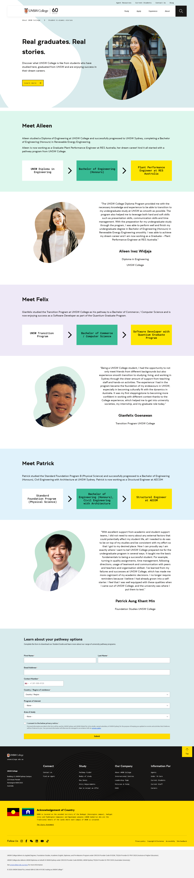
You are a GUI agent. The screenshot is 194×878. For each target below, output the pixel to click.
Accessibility (170, 841)
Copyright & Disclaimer (155, 841)
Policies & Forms (122, 784)
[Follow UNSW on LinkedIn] (36, 841)
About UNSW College (31, 20)
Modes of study (85, 776)
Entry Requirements (87, 784)
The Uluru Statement (45, 825)
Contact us (47, 772)
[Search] (181, 11)
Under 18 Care (157, 776)
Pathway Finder (85, 772)
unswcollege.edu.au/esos (19, 865)
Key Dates (83, 780)
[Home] (41, 11)
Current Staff (157, 784)
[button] (33, 83)
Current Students (158, 780)
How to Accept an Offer (89, 788)
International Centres (124, 776)
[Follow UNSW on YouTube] (42, 841)
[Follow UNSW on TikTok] (47, 841)
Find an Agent (49, 776)
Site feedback (182, 841)
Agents (153, 772)
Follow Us (12, 841)
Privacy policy (140, 841)
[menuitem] (127, 11)
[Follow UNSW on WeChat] (31, 841)
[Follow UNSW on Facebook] (26, 841)
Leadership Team (121, 780)
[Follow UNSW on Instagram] (21, 841)
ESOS (117, 788)
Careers (154, 788)
